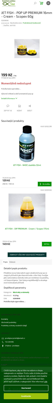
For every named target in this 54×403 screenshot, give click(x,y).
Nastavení (26, 388)
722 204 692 (9, 342)
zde (45, 381)
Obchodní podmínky (8, 322)
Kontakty (4, 319)
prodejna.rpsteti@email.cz (15, 338)
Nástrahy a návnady (21, 292)
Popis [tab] (5, 262)
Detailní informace (8, 98)
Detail (46, 244)
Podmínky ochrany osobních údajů (14, 325)
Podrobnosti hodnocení (32, 23)
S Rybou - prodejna (12, 345)
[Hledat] (35, 3)
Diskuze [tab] (12, 262)
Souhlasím (26, 396)
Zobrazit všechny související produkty (27, 255)
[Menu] (48, 3)
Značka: (9, 25)
